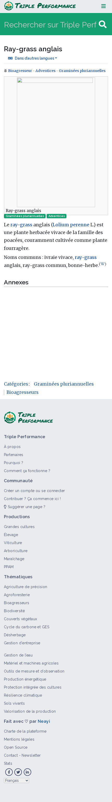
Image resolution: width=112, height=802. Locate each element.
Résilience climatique (23, 695)
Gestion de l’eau (18, 655)
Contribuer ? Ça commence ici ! (32, 499)
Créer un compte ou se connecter (34, 491)
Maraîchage (14, 559)
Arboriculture (16, 551)
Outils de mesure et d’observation (34, 671)
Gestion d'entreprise (22, 643)
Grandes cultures (19, 527)
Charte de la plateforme (25, 731)
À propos (12, 447)
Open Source (16, 747)
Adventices (45, 71)
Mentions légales (19, 739)
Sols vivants (14, 703)
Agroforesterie (17, 595)
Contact (11, 755)
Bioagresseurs (23, 392)
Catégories (16, 384)
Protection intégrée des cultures (32, 687)
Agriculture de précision (25, 587)
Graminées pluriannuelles (82, 71)
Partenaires (13, 455)
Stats (8, 763)
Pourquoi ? (13, 463)
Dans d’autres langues (34, 58)
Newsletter (31, 755)
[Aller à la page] (102, 24)
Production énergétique (25, 679)
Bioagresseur (20, 71)
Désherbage (15, 635)
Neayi (44, 721)
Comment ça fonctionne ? (27, 471)
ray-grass (21, 225)
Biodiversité (14, 611)
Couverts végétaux (20, 619)
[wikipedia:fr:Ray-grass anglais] (103, 264)
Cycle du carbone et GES (26, 627)
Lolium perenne (71, 225)
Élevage (11, 535)
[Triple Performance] (40, 6)
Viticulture (13, 543)
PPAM (9, 567)
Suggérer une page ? (26, 507)
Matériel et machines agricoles (31, 663)
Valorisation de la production (30, 711)
